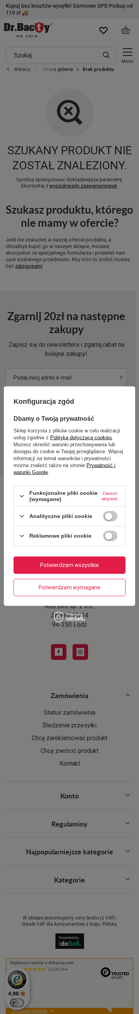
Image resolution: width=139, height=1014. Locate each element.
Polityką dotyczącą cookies (81, 437)
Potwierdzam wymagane (69, 587)
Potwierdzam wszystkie (69, 565)
